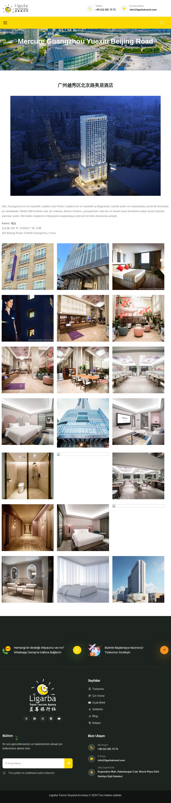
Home (58, 48)
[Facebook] (34, 718)
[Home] (15, 8)
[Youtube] (59, 718)
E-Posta (102, 756)
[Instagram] (42, 718)
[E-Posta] (91, 758)
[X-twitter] (26, 718)
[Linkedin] (51, 718)
